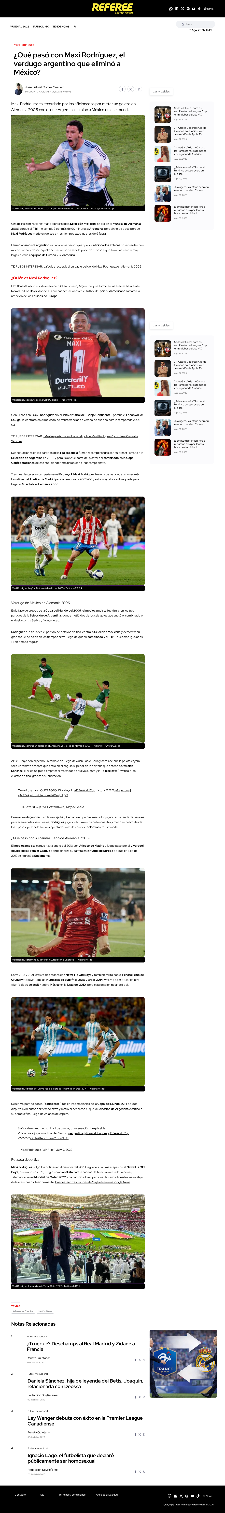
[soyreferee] (112, 8)
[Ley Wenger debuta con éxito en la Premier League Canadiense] (183, 1437)
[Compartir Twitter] (130, 89)
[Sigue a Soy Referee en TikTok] (199, 8)
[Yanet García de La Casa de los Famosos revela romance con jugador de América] (163, 154)
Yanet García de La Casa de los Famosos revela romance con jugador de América (190, 151)
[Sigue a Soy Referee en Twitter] (182, 8)
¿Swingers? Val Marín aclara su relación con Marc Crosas (191, 188)
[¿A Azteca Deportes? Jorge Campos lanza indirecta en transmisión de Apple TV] (163, 134)
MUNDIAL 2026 (19, 26)
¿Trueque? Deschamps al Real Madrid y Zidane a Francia (81, 1346)
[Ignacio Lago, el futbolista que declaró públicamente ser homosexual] (183, 1475)
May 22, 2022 (75, 807)
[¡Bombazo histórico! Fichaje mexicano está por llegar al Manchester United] (163, 213)
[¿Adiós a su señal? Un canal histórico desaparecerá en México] (163, 174)
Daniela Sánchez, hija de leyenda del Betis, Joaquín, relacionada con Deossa (85, 1383)
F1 (74, 26)
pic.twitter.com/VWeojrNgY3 (49, 795)
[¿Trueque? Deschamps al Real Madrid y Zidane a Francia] (183, 1364)
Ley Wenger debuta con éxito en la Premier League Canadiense (85, 1421)
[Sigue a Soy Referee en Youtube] (193, 8)
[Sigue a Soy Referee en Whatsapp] (171, 9)
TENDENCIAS (61, 26)
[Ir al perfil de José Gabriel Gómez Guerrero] (18, 88)
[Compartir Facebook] (122, 89)
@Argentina (121, 790)
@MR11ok (23, 795)
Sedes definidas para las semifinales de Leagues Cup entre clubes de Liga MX (190, 111)
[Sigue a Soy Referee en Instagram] (188, 8)
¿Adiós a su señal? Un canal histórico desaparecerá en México (189, 171)
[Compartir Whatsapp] (139, 89)
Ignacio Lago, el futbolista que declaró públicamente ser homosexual (71, 1458)
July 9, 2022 (64, 1150)
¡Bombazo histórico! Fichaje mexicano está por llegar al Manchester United (189, 210)
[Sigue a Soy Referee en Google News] (208, 8)
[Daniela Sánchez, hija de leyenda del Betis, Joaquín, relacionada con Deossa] (183, 1400)
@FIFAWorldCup (118, 1133)
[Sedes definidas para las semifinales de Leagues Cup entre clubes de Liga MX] (163, 114)
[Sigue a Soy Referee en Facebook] (177, 8)
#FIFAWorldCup (84, 790)
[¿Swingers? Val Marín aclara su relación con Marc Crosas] (163, 193)
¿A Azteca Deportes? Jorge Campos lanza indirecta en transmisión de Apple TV (190, 131)
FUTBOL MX (41, 26)
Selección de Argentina (23, 1311)
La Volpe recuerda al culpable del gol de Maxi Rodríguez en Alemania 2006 (92, 266)
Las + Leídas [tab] (161, 91)
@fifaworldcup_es (95, 1133)
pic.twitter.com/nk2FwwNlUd (49, 1138)
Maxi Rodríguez (45, 1311)
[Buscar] (183, 24)
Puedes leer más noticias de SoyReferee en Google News (92, 1182)
